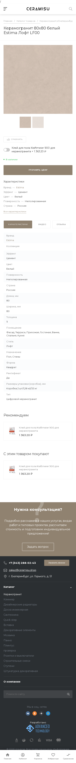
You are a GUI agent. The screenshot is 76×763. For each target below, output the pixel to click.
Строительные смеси (17, 660)
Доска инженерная (16, 609)
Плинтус (9, 645)
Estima (20, 187)
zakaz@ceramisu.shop (22, 570)
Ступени (9, 666)
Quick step (10, 619)
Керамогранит (13, 594)
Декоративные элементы (20, 630)
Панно (8, 640)
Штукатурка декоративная (21, 671)
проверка (10, 650)
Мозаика (9, 635)
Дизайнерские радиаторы (20, 604)
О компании (12, 681)
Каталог (9, 586)
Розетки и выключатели (19, 655)
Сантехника (11, 614)
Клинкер (9, 599)
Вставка (9, 625)
